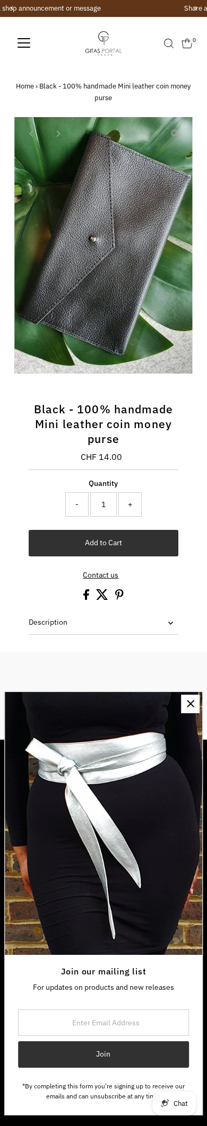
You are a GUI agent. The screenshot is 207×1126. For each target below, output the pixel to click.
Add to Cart (103, 542)
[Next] (58, 134)
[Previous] (32, 134)
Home (25, 86)
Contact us (100, 575)
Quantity (103, 483)
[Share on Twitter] (103, 597)
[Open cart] (187, 43)
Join (103, 1054)
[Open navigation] (23, 43)
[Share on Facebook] (87, 597)
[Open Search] (169, 43)
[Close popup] (190, 704)
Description (48, 622)
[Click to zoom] (175, 134)
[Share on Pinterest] (119, 597)
